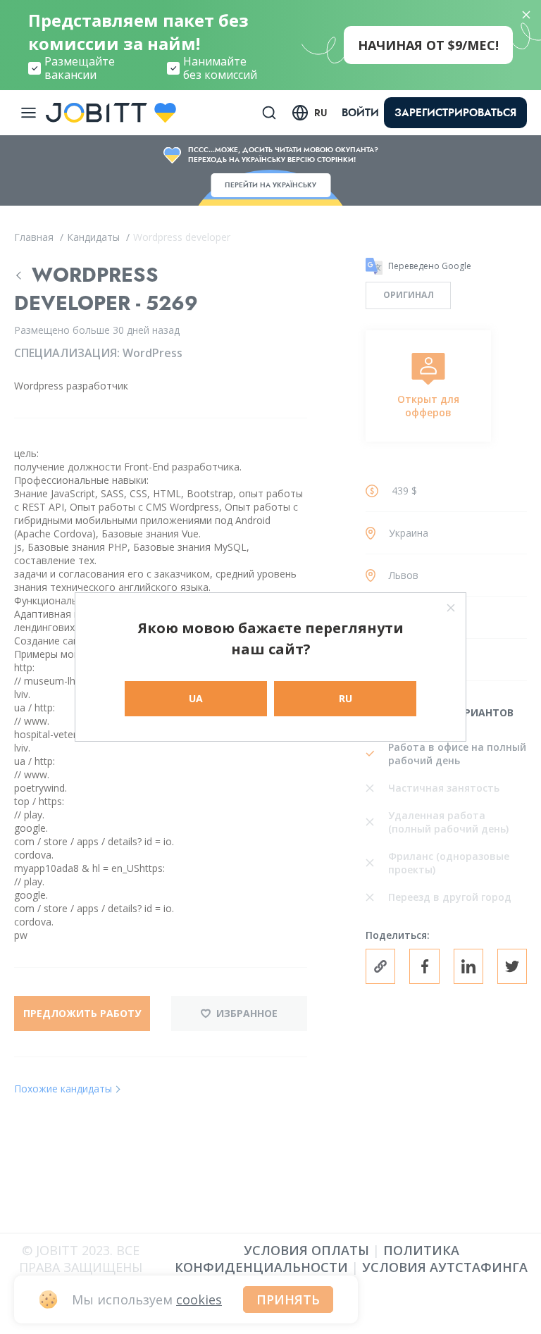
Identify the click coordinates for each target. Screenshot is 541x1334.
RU (345, 698)
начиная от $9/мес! (428, 45)
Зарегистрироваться (455, 112)
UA (196, 698)
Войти (360, 112)
